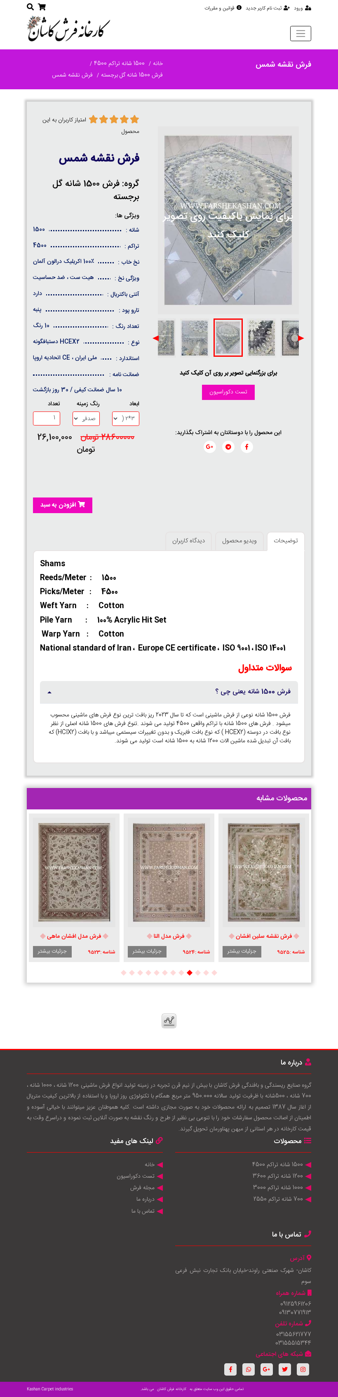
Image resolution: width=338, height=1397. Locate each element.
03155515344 (293, 1343)
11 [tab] (132, 973)
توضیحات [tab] (286, 541)
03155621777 (293, 1335)
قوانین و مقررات (219, 8)
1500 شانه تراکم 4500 (119, 64)
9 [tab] (148, 973)
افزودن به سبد (58, 505)
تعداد (54, 404)
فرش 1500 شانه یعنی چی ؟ (253, 691)
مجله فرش (142, 1188)
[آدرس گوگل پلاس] (210, 447)
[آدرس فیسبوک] (247, 447)
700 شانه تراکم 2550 (278, 1199)
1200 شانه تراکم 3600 (278, 1176)
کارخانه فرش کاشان (171, 1389)
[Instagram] (303, 1369)
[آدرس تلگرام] (228, 447)
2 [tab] (206, 973)
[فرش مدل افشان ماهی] (74, 872)
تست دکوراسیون (228, 392)
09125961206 (295, 1304)
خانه (158, 64)
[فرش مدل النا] (169, 872)
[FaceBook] (230, 1369)
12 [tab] (124, 973)
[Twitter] (285, 1369)
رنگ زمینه (88, 404)
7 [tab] (165, 973)
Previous (301, 338)
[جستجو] (30, 8)
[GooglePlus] (267, 1369)
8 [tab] (157, 973)
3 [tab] (198, 973)
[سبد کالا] (42, 8)
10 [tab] (140, 973)
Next (156, 338)
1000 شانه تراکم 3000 (278, 1188)
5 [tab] (181, 973)
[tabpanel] (263, 888)
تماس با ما (143, 1211)
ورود (298, 8)
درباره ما (145, 1199)
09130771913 (295, 1313)
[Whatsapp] (248, 1369)
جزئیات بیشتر (242, 951)
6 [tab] (173, 973)
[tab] (169, 692)
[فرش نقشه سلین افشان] (264, 872)
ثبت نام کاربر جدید (264, 8)
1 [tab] (214, 973)
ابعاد (134, 404)
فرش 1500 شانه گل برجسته (132, 75)
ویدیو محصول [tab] (239, 541)
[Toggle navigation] (300, 33)
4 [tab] (189, 973)
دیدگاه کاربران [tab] (188, 541)
